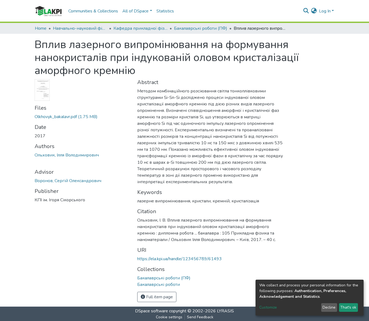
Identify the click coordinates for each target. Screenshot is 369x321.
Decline (329, 307)
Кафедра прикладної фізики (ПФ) (140, 28)
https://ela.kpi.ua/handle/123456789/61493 (179, 259)
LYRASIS (225, 311)
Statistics (165, 11)
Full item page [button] (159, 297)
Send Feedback (200, 317)
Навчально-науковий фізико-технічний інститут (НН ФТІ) (80, 28)
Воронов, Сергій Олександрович (68, 181)
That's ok (348, 307)
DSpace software (151, 311)
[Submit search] (306, 11)
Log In (325, 11)
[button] (314, 11)
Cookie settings (169, 317)
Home (40, 28)
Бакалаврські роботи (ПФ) (200, 28)
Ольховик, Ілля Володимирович (67, 155)
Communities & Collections (93, 11)
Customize (268, 307)
